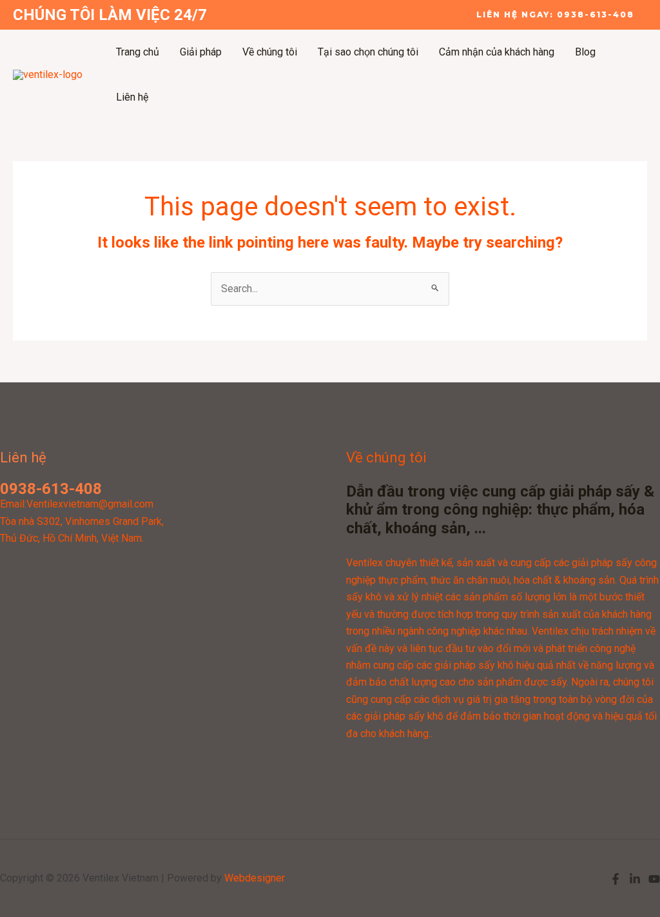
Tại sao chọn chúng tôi (368, 52)
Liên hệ (132, 97)
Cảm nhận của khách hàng (496, 52)
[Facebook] (615, 879)
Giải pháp (201, 52)
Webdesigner (254, 878)
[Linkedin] (635, 879)
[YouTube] (654, 879)
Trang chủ (137, 52)
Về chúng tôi (269, 52)
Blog (585, 52)
